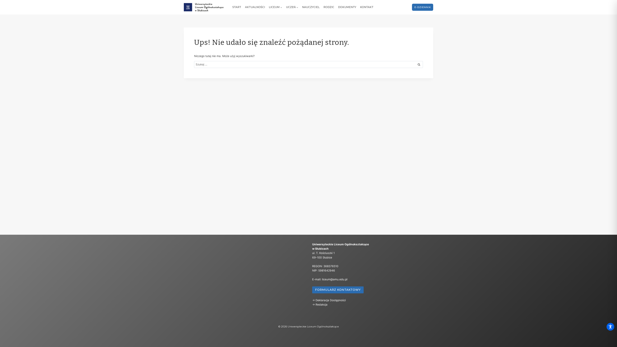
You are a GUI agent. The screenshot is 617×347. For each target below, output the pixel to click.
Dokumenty (347, 7)
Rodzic (328, 7)
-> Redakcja (319, 304)
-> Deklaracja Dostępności (329, 300)
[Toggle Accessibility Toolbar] (610, 327)
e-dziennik (422, 7)
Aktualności (255, 7)
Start (236, 7)
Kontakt (366, 7)
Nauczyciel (311, 7)
